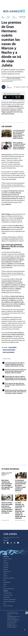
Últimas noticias (7, 558)
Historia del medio (8, 606)
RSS (4, 603)
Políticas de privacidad (9, 601)
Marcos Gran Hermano (9, 349)
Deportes (5, 569)
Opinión (5, 576)
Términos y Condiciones (9, 599)
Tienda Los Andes (7, 595)
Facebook (4, 543)
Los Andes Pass (7, 593)
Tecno (4, 584)
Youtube (18, 543)
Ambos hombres (6, 154)
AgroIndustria (6, 582)
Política (5, 561)
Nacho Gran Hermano (8, 352)
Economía (5, 563)
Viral (4, 586)
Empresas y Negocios (8, 578)
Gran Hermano (12, 347)
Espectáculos (6, 571)
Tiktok (11, 543)
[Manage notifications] (24, 630)
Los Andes (2, 17)
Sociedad (5, 565)
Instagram (8, 543)
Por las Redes (8, 17)
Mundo (5, 573)
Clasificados (6, 597)
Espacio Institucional (8, 588)
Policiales (5, 567)
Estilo (4, 580)
